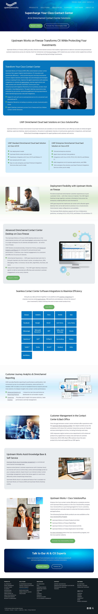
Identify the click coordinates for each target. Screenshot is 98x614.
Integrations (7, 590)
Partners (79, 7)
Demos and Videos (41, 588)
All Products (7, 584)
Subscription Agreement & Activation (64, 585)
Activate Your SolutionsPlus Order (62, 541)
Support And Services (60, 584)
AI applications (24, 82)
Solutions (45, 7)
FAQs (38, 592)
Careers (79, 596)
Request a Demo (36, 26)
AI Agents (6, 588)
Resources (57, 7)
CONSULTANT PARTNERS (83, 587)
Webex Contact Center (25, 592)
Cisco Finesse (53, 52)
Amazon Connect (24, 587)
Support (68, 7)
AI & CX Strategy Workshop (44, 598)
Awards (79, 595)
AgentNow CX (7, 592)
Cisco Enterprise (23, 588)
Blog (38, 585)
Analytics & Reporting (10, 595)
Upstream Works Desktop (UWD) (62, 426)
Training (56, 588)
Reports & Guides (41, 596)
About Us (90, 7)
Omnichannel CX (8, 593)
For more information (56, 533)
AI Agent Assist (8, 587)
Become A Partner (82, 585)
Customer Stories (41, 587)
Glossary (39, 593)
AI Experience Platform (25, 584)
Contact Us (57, 567)
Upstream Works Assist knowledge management (21, 462)
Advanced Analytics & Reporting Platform (14, 393)
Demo (79, 2)
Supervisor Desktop (11, 398)
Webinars (39, 590)
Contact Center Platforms (26, 585)
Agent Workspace (9, 585)
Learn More (49, 307)
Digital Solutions (23, 590)
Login (84, 2)
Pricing (74, 2)
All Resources (40, 584)
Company (79, 593)
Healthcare (22, 593)
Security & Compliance (10, 598)
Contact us (90, 2)
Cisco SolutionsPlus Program (58, 517)
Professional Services (60, 587)
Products (33, 7)
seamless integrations (65, 297)
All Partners (80, 584)
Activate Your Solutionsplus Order (56, 26)
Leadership (80, 598)
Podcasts (39, 595)
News (78, 599)
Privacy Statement (82, 601)
